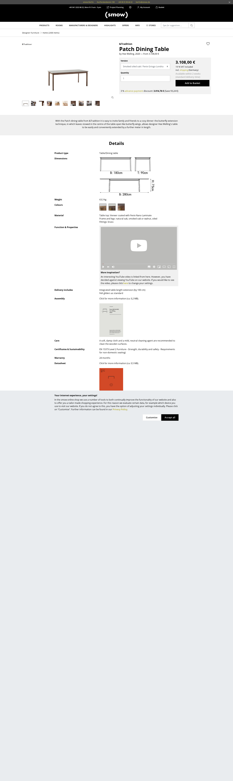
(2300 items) (51, 32)
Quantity (125, 72)
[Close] (229, 2)
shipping (184, 70)
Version (124, 60)
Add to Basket (192, 83)
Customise (151, 417)
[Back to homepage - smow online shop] (116, 15)
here (125, 283)
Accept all (170, 417)
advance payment (134, 90)
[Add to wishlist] (208, 43)
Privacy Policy (120, 409)
